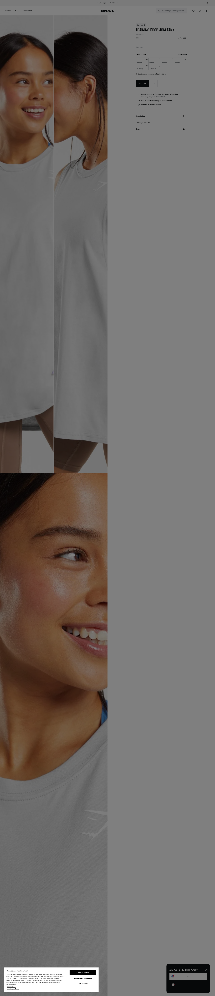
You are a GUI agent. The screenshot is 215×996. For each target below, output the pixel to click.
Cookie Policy (11, 987)
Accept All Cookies (83, 972)
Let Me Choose (83, 984)
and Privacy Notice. (13, 989)
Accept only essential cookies (82, 978)
